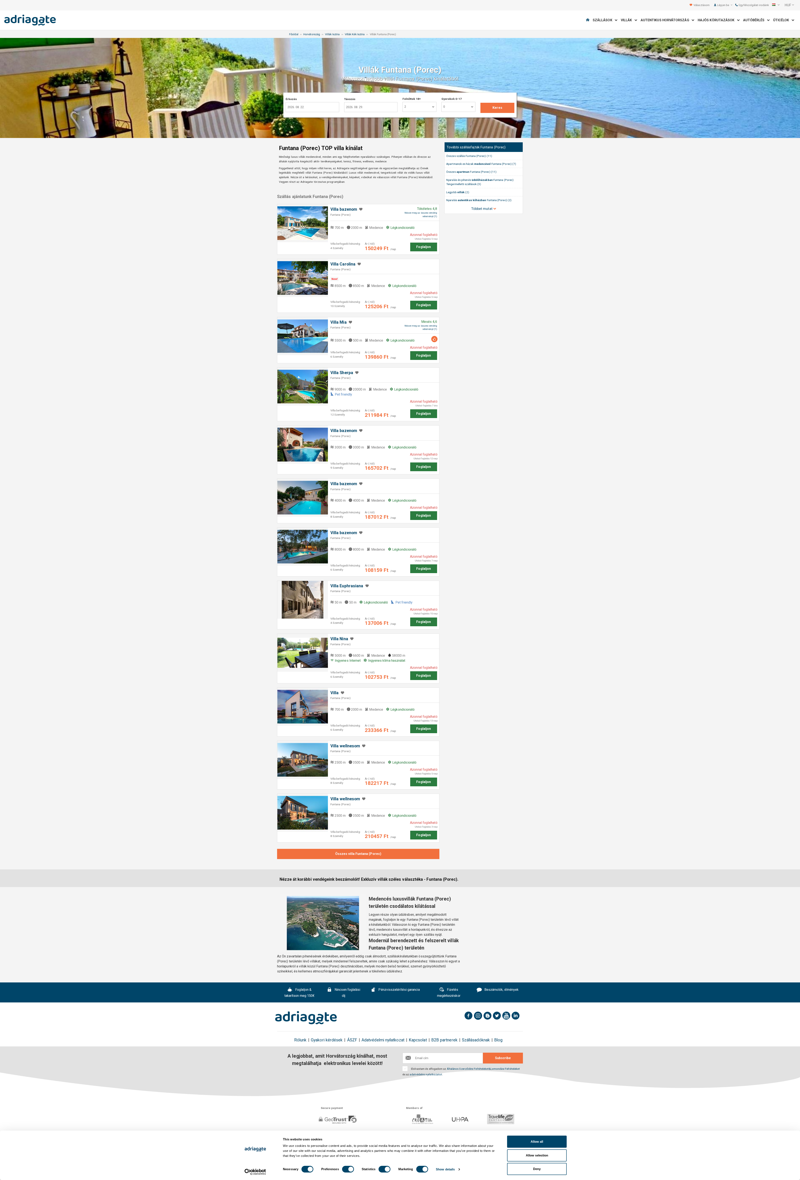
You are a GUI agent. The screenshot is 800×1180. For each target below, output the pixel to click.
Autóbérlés (755, 20)
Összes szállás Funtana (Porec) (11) (469, 156)
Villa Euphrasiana (346, 586)
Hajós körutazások (717, 20)
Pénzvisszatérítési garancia (399, 990)
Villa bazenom (343, 209)
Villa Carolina (342, 264)
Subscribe (503, 1058)
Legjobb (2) (457, 192)
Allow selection (537, 1155)
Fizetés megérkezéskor (448, 993)
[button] (776, 5)
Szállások (604, 20)
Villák (628, 20)
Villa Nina (339, 638)
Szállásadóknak (476, 1040)
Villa (334, 692)
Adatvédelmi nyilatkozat (382, 1040)
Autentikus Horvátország (666, 20)
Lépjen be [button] (723, 5)
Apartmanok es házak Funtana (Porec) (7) (481, 163)
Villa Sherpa (341, 372)
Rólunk (300, 1040)
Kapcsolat (418, 1040)
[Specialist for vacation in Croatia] (306, 1018)
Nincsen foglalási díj (347, 993)
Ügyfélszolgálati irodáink (753, 5)
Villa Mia (338, 322)
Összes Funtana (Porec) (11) (471, 171)
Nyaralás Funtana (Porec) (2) (478, 200)
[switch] (348, 1169)
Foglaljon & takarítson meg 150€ (299, 993)
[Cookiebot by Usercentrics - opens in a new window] (255, 1172)
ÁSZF (352, 1040)
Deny (537, 1169)
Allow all (537, 1141)
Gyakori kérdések (326, 1040)
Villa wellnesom (345, 746)
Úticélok (782, 20)
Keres (497, 108)
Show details (445, 1169)
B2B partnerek (444, 1040)
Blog (498, 1040)
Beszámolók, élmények (501, 990)
